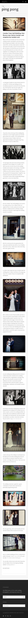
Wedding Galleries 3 (11, 564)
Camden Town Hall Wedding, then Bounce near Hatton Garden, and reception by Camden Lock (13, 35)
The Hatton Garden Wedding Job (14, 557)
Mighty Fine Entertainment (15, 418)
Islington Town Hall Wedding (17, 556)
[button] (25, 1)
